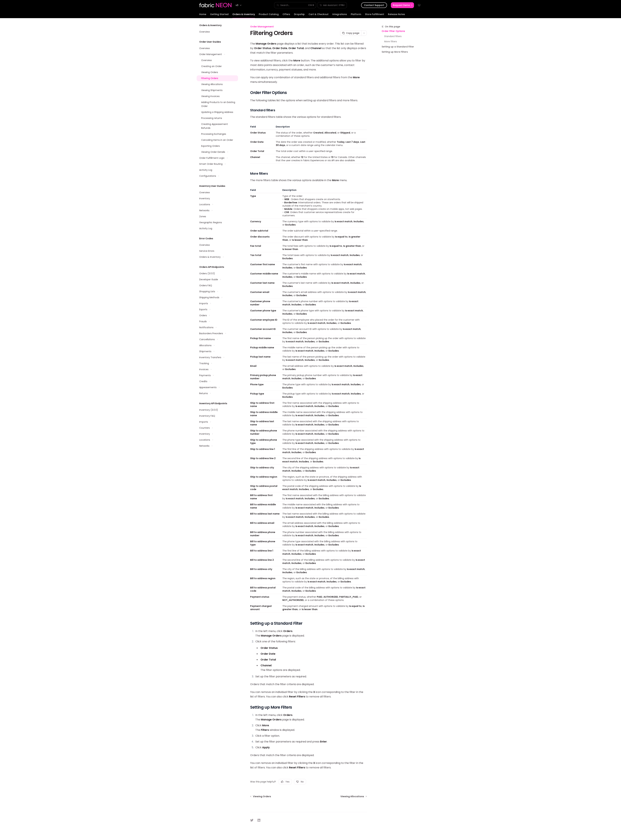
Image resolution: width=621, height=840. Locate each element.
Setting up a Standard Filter (398, 46)
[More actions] (364, 33)
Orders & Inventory (243, 14)
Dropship (299, 14)
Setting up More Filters (395, 51)
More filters (390, 41)
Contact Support (374, 5)
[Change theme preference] (419, 5)
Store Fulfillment (374, 14)
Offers (286, 14)
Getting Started (219, 14)
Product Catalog (269, 14)
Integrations (339, 14)
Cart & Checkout (318, 14)
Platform (356, 14)
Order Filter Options (393, 31)
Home (202, 14)
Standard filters (393, 36)
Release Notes (396, 14)
